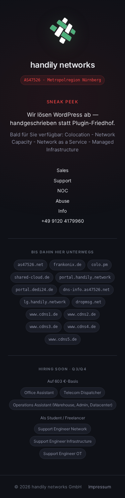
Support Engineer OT (62, 453)
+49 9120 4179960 (62, 221)
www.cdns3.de (44, 326)
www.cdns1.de (44, 314)
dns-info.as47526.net (86, 289)
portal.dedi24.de (34, 289)
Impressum (99, 486)
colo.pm (99, 264)
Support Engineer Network (62, 428)
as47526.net (30, 264)
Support (62, 180)
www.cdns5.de (63, 339)
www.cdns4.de (82, 326)
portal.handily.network (85, 277)
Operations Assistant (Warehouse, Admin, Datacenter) (62, 404)
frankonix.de (67, 264)
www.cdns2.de (82, 314)
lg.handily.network (45, 302)
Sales (62, 170)
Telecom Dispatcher (82, 392)
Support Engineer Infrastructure (63, 441)
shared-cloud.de (31, 277)
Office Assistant (39, 392)
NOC (62, 190)
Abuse (62, 201)
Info (62, 211)
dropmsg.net (88, 302)
